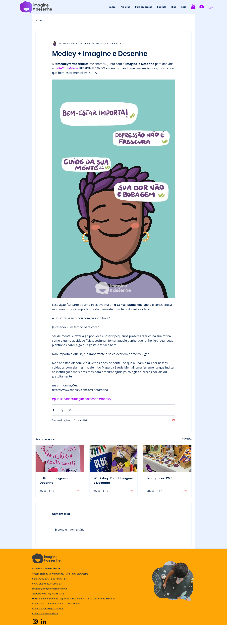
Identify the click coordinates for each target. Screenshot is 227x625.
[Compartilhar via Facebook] (53, 410)
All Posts (40, 20)
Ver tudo (187, 438)
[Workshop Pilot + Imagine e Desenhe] (114, 458)
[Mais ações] (173, 43)
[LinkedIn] (43, 621)
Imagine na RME (159, 478)
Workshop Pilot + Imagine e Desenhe (113, 480)
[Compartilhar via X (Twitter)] (61, 410)
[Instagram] (35, 621)
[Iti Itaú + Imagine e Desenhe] (60, 458)
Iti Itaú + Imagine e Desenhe (54, 480)
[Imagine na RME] (167, 458)
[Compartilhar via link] (78, 410)
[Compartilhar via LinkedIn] (69, 410)
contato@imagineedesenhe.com (49, 588)
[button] (193, 6)
